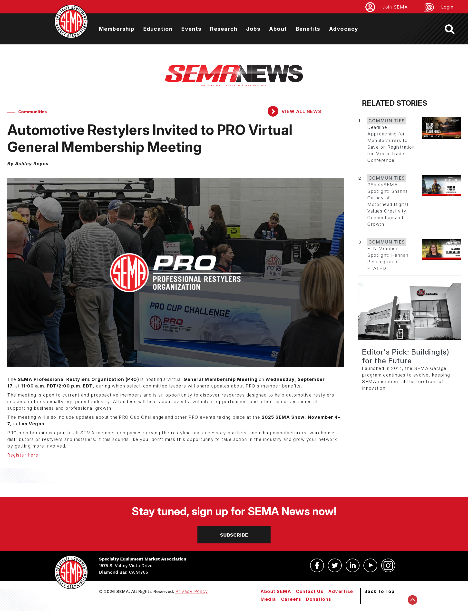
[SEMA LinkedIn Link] (353, 565)
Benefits (308, 29)
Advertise (340, 591)
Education (158, 29)
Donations (318, 599)
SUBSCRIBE (234, 535)
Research (223, 29)
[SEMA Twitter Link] (335, 565)
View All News (301, 111)
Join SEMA (395, 7)
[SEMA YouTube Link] (370, 565)
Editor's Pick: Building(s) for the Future (405, 356)
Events (191, 29)
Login (447, 7)
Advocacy (343, 29)
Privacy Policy (192, 591)
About (278, 29)
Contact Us (309, 591)
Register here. (23, 455)
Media (268, 599)
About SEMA (276, 591)
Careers (291, 599)
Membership (117, 29)
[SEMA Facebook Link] (317, 565)
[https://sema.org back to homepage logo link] (454, 29)
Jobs (253, 29)
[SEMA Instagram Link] (388, 565)
